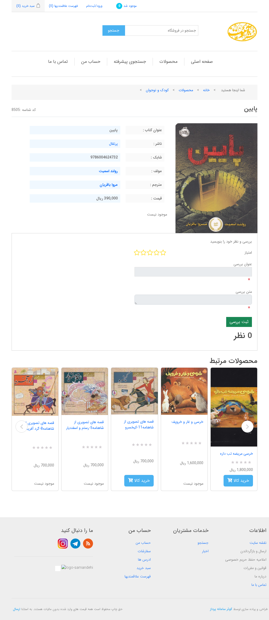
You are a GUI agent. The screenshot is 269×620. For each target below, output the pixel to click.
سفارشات (144, 551)
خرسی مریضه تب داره (236, 454)
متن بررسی (244, 292)
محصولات (168, 61)
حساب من (90, 61)
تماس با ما (58, 61)
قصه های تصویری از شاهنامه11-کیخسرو (138, 424)
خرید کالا (141, 480)
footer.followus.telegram (75, 544)
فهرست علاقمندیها (138, 576)
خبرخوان (88, 544)
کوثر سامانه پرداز (221, 609)
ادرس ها (144, 559)
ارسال (16, 609)
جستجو (203, 543)
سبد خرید (144, 568)
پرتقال (113, 144)
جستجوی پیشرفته (130, 61)
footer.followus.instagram (63, 544)
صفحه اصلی (202, 61)
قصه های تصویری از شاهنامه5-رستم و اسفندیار (85, 425)
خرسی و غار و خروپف (187, 422)
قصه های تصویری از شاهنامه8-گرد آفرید (39, 426)
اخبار (205, 551)
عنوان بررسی (243, 264)
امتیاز (248, 252)
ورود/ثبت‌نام (94, 5)
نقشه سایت (258, 543)
